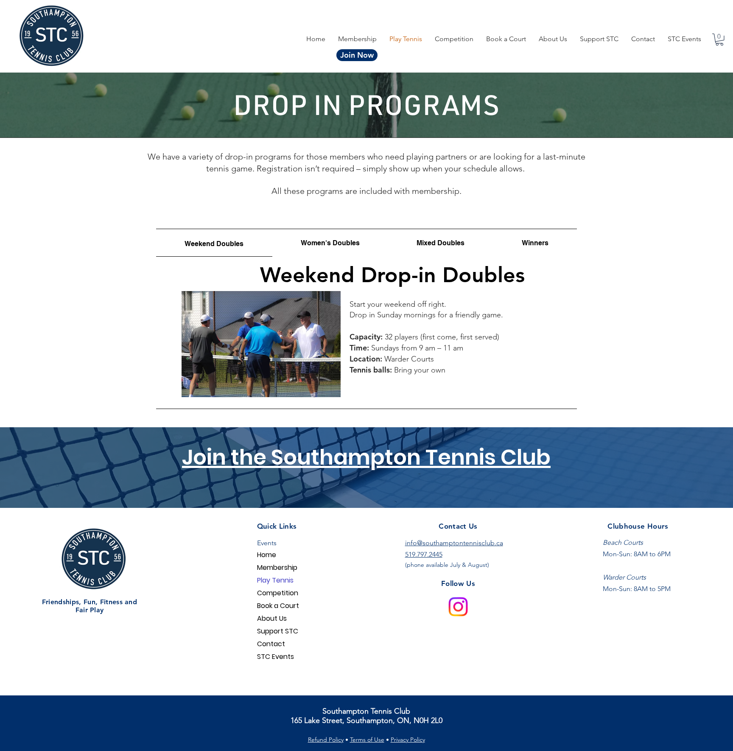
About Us (272, 618)
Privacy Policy (408, 739)
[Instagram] (458, 606)
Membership (277, 567)
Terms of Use (367, 739)
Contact (271, 644)
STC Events (275, 656)
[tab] (214, 243)
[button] (454, 39)
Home (266, 555)
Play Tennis (275, 580)
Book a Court (278, 606)
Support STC (277, 631)
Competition (277, 593)
